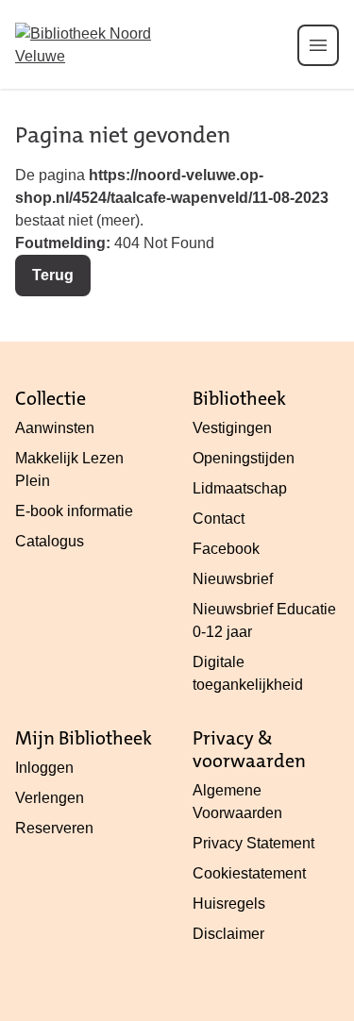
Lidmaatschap (240, 488)
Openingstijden (244, 458)
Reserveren (54, 828)
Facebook (226, 549)
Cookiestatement (249, 873)
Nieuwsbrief (233, 579)
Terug (53, 275)
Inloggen (44, 768)
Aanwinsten (54, 428)
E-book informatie (74, 511)
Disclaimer (228, 934)
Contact (218, 518)
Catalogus (49, 541)
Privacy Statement (253, 843)
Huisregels (229, 903)
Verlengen (49, 798)
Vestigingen (232, 428)
